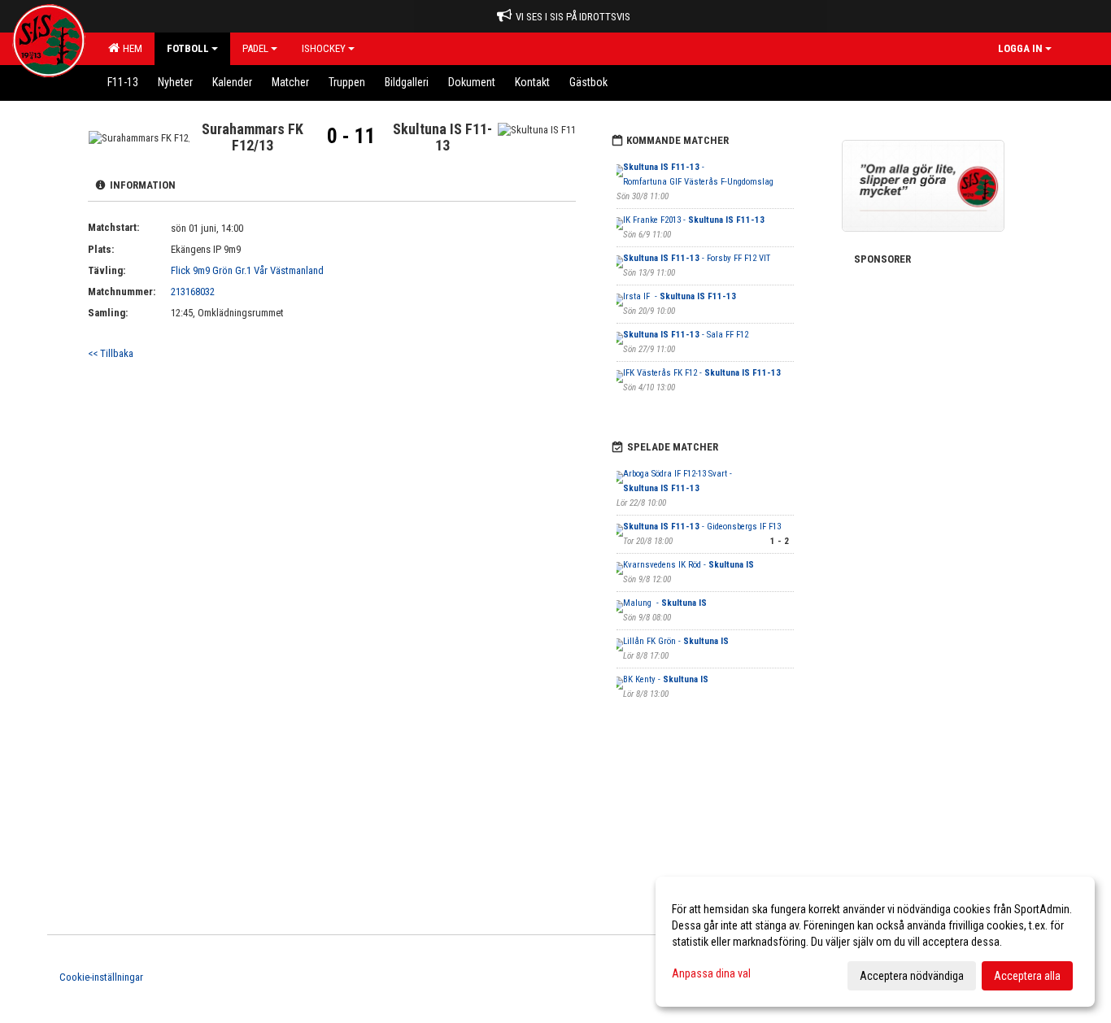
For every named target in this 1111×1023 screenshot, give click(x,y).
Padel (255, 48)
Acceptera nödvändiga (912, 975)
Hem (130, 48)
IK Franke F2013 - (694, 220)
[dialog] (875, 942)
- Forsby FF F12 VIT (696, 258)
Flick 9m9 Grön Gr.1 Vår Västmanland (247, 270)
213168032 (193, 291)
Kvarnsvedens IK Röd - (688, 564)
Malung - (665, 603)
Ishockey (324, 48)
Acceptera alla (1027, 975)
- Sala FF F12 (685, 334)
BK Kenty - (665, 679)
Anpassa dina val (711, 973)
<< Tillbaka (110, 353)
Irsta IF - (679, 296)
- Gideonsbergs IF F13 (702, 526)
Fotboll (188, 48)
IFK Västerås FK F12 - (702, 373)
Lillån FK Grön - (676, 641)
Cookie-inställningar (101, 977)
